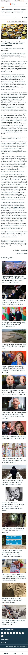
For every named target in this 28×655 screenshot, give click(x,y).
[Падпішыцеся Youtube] (11, 633)
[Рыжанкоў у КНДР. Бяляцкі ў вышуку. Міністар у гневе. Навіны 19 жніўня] (14, 428)
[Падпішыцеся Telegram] (23, 633)
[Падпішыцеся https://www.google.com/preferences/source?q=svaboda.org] (2, 633)
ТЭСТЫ (14, 653)
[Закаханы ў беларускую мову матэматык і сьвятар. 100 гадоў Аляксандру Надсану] (14, 590)
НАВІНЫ (6, 653)
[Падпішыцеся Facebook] (5, 633)
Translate (21, 0)
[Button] (16, 18)
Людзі (2, 7)
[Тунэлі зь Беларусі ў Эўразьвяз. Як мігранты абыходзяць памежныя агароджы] (14, 520)
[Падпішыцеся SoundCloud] (17, 633)
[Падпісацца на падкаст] (14, 633)
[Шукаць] (22, 653)
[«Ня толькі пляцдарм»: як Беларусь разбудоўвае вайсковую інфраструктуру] (14, 612)
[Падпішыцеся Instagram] (20, 633)
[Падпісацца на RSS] (2, 636)
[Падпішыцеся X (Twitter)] (8, 633)
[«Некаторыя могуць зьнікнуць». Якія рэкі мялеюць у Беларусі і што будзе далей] (14, 336)
